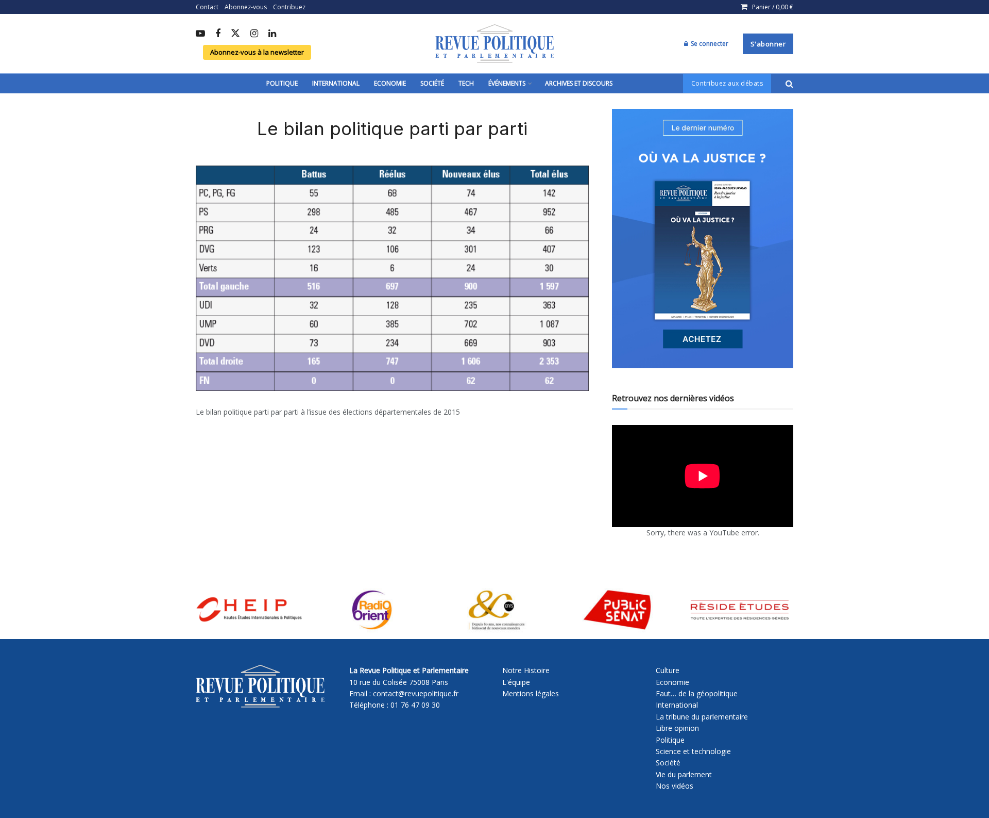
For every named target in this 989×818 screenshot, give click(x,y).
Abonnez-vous (246, 7)
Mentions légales (530, 693)
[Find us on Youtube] (200, 34)
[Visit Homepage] (494, 43)
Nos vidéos (674, 786)
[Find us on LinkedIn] (272, 34)
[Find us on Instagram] (254, 34)
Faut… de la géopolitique (697, 693)
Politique (282, 83)
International (336, 83)
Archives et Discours (578, 83)
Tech (466, 83)
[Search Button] (789, 83)
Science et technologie (693, 751)
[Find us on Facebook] (217, 34)
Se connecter (708, 43)
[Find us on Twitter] (235, 33)
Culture (667, 670)
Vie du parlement (684, 774)
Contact (207, 7)
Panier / (772, 7)
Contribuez (289, 7)
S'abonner (768, 43)
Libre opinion (677, 728)
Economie (390, 83)
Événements (506, 83)
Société (432, 83)
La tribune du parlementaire (702, 717)
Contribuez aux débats (727, 83)
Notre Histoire (526, 670)
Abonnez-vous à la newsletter (257, 52)
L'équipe (516, 682)
